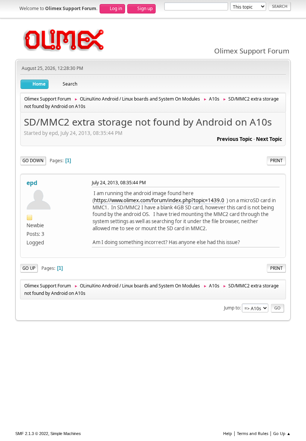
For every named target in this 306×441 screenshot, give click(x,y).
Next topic (269, 139)
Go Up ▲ (282, 433)
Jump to (232, 308)
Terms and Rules (252, 433)
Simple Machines (65, 433)
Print (276, 160)
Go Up (28, 268)
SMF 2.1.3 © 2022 (31, 433)
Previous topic (234, 139)
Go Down (33, 160)
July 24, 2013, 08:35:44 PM (119, 182)
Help (227, 433)
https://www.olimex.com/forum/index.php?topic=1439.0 (159, 200)
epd (31, 183)
